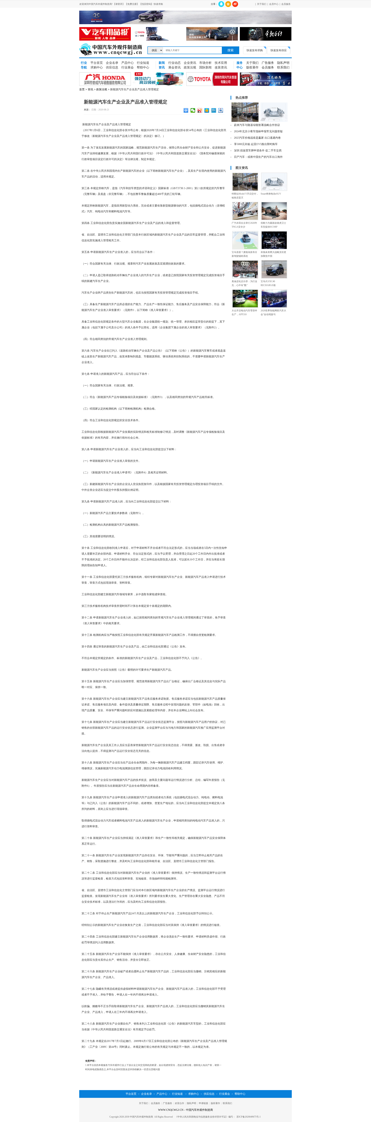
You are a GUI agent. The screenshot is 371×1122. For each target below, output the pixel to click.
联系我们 (283, 67)
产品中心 (127, 62)
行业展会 (127, 67)
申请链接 (203, 1103)
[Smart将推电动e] (274, 121)
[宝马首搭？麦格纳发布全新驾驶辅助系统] (245, 248)
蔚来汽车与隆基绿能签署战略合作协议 (257, 125)
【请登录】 (119, 4)
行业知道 (143, 62)
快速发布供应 (279, 50)
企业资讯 (190, 62)
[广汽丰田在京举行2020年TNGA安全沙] (245, 219)
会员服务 (286, 4)
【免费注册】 (132, 4)
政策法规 (190, 67)
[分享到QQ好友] (221, 4)
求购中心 (96, 67)
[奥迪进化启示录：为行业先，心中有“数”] (245, 277)
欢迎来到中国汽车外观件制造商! (96, 4)
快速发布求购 (255, 50)
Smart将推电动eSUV (271, 193)
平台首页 (96, 62)
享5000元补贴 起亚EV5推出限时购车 (256, 144)
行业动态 (174, 62)
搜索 (230, 50)
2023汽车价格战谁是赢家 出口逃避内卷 (257, 137)
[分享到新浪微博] (235, 4)
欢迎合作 (179, 1103)
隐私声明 (283, 62)
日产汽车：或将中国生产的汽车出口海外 (258, 156)
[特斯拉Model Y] (245, 121)
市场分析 (205, 62)
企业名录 (112, 62)
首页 (82, 89)
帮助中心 (143, 67)
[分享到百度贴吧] (221, 111)
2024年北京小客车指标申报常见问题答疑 (258, 131)
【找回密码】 (146, 4)
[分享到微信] (193, 111)
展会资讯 (174, 67)
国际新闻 (205, 67)
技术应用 (221, 62)
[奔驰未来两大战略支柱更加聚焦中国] (274, 248)
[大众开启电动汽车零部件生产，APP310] (245, 307)
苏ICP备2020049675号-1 (249, 1116)
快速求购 (158, 4)
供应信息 (112, 67)
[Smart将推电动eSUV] (274, 190)
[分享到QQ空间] (228, 4)
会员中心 (273, 4)
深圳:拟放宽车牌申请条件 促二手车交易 (258, 150)
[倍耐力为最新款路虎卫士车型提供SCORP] (274, 219)
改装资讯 (221, 67)
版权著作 (252, 67)
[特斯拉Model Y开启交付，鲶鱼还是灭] (245, 190)
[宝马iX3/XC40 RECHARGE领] (274, 277)
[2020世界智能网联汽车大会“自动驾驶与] (274, 307)
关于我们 (261, 4)
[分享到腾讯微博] (214, 111)
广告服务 (268, 62)
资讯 (90, 89)
